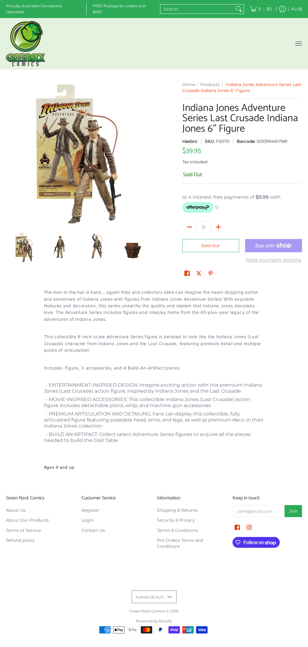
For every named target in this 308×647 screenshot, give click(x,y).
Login (88, 520)
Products (210, 84)
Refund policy (20, 540)
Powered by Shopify (154, 621)
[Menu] (298, 43)
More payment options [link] (273, 260)
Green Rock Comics (147, 611)
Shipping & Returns (177, 510)
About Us (16, 510)
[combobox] (197, 9)
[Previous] (10, 154)
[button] (187, 273)
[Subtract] (189, 227)
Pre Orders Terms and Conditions (180, 543)
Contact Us (93, 530)
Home (188, 84)
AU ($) (296, 9)
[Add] (218, 227)
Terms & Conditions (177, 530)
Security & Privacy (176, 520)
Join (293, 511)
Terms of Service (23, 530)
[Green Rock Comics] (25, 43)
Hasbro (189, 141)
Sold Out (210, 245)
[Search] (239, 9)
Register (90, 510)
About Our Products (27, 520)
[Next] (146, 154)
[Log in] (282, 9)
